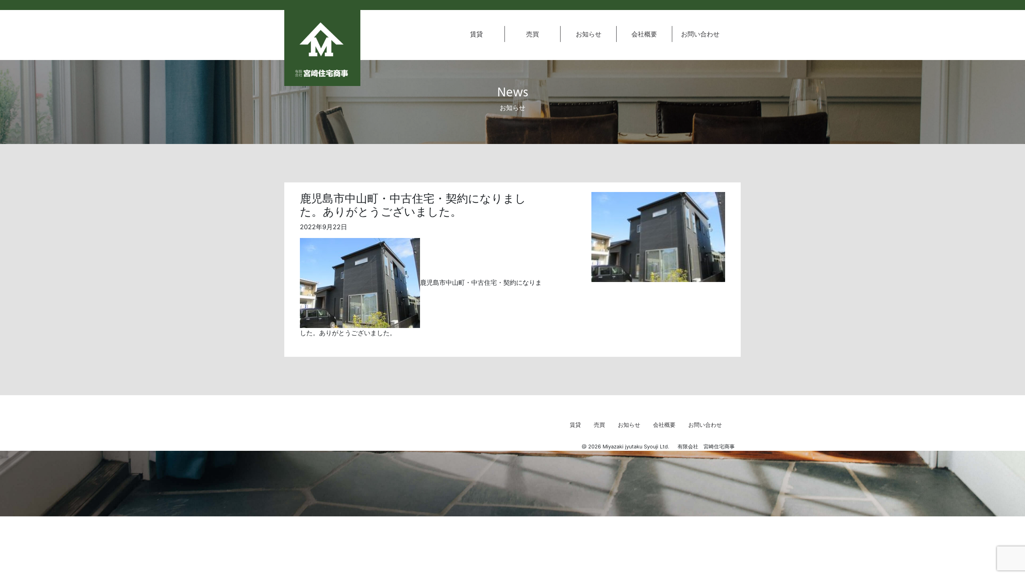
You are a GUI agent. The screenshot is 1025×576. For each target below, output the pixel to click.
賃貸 (476, 34)
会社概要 (644, 34)
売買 (532, 34)
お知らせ (588, 34)
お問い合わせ (700, 34)
